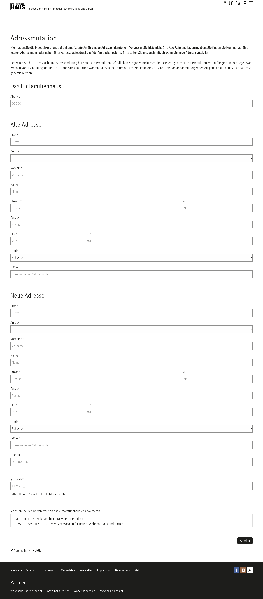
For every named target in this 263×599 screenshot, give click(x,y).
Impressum (103, 570)
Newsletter (85, 570)
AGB (137, 570)
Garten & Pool (132, 30)
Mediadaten (68, 570)
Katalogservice (153, 30)
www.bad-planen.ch (112, 591)
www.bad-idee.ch (84, 591)
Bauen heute (112, 30)
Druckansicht (48, 570)
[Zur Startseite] (17, 6)
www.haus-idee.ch (58, 591)
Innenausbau (75, 30)
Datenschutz (122, 570)
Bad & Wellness (54, 30)
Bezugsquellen (174, 30)
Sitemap (31, 570)
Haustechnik (93, 30)
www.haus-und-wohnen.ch (26, 591)
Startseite (16, 570)
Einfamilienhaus (20, 30)
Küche (37, 30)
